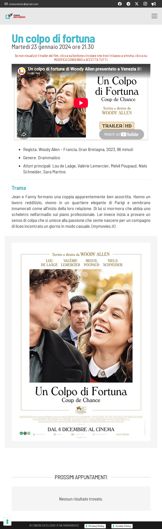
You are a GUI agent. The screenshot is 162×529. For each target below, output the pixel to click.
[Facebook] (120, 4)
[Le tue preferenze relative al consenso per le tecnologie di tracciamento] (7, 522)
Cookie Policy (123, 526)
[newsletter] (153, 4)
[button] (154, 16)
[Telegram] (128, 4)
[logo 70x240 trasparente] (15, 16)
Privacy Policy (96, 526)
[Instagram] (145, 4)
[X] (136, 4)
